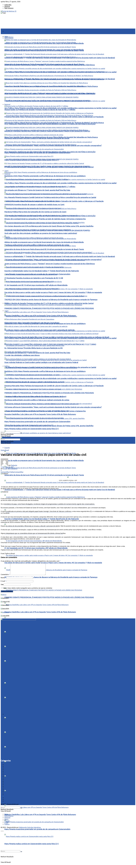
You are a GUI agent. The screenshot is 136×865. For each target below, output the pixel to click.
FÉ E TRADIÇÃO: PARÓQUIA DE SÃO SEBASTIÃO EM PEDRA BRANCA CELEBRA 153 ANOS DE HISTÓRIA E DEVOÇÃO (49, 94)
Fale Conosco (8, 8)
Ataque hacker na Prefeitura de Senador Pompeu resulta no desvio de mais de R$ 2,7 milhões (39, 110)
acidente (7, 764)
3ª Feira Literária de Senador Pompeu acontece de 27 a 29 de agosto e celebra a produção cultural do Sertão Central (49, 303)
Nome (3, 577)
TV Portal (7, 793)
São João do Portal (10, 789)
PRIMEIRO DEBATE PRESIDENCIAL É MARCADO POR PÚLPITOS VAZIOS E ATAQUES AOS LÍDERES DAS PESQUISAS (49, 597)
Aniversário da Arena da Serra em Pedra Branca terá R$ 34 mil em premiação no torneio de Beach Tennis (44, 475)
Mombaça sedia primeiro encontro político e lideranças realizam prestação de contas (36, 785)
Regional (7, 174)
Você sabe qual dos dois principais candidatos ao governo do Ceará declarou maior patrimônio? (40, 440)
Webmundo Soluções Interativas (30, 804)
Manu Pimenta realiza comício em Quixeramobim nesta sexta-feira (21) (31, 844)
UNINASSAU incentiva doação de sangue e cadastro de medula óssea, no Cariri (34, 205)
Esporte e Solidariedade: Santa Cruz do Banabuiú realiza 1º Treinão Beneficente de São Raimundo (41, 519)
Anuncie (7, 6)
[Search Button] (21, 851)
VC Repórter (8, 794)
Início (6, 31)
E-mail (3, 581)
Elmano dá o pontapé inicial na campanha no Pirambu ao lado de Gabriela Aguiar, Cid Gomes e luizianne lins (45, 219)
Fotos (6, 774)
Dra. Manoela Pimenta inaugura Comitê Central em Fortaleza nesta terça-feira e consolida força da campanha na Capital (50, 197)
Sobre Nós (7, 5)
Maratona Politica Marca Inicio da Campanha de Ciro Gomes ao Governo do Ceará (35, 212)
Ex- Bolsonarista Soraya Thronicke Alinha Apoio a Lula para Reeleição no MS (33, 348)
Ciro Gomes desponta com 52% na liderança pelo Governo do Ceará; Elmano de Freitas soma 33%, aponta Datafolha (48, 226)
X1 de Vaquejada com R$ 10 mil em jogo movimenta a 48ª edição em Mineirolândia (35, 548)
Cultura (6, 771)
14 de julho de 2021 (7, 467)
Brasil (6, 303)
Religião (7, 788)
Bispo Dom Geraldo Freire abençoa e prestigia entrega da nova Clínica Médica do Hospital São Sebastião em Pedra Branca (51, 86)
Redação (14, 465)
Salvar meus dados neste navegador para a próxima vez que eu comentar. (27, 588)
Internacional (8, 778)
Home (3, 450)
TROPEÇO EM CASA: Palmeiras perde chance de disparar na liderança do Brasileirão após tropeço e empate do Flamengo (50, 577)
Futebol (6, 776)
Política (6, 366)
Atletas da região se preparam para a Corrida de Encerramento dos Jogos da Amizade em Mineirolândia (44, 460)
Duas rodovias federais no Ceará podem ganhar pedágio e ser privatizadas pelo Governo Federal (41, 707)
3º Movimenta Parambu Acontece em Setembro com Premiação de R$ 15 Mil (33, 278)
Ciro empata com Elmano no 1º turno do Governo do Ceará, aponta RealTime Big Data (37, 353)
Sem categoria (12, 468)
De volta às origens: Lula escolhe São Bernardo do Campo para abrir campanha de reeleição (39, 641)
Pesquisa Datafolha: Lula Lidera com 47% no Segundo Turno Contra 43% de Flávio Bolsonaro (40, 612)
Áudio (6, 766)
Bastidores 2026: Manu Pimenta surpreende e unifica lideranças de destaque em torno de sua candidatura (44, 727)
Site (2, 584)
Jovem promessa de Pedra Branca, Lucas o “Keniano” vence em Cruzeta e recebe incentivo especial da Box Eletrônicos (49, 65)
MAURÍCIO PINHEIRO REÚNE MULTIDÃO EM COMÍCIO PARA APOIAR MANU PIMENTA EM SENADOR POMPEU (47, 101)
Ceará (6, 311)
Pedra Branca (8, 37)
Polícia (6, 781)
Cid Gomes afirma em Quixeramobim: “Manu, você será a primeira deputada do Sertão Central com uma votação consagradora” (53, 800)
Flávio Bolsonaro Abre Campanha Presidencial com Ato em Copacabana (31, 323)
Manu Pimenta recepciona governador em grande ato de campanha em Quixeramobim (37, 829)
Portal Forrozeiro (10, 784)
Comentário (5, 574)
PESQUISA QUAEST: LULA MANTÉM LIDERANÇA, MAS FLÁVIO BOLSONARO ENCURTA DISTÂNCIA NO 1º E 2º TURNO (50, 670)
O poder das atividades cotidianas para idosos (22, 355)
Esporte (7, 447)
